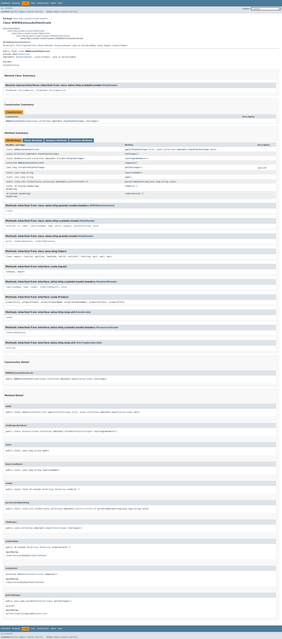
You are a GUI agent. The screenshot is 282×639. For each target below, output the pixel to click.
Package (16, 3)
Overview (5, 3)
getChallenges (132, 167)
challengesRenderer (135, 158)
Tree (33, 3)
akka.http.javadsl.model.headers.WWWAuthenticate (43, 36)
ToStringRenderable (26, 45)
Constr (29, 12)
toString (10, 348)
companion (130, 163)
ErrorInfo (78, 181)
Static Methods (33, 140)
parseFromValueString (136, 181)
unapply (67, 226)
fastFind (10, 226)
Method (39, 12)
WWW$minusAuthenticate (18, 121)
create (9, 211)
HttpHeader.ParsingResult (20, 90)
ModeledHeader (45, 45)
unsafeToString (82, 226)
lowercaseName (132, 172)
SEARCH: (246, 9)
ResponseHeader (63, 45)
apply (128, 149)
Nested (14, 12)
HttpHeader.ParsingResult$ (51, 90)
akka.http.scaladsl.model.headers (30, 18)
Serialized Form (11, 65)
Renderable (9, 45)
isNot (25, 226)
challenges (131, 154)
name (127, 177)
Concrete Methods (81, 140)
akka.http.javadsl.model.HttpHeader (26, 31)
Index (53, 3)
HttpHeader (110, 85)
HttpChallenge (75, 121)
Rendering (32, 186)
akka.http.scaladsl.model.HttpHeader (31, 33)
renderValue (131, 193)
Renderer (19, 158)
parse (58, 226)
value (96, 226)
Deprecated (43, 3)
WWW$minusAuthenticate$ (31, 163)
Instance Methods (56, 140)
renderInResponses (45, 241)
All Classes (7, 8)
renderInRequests (23, 241)
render (128, 186)
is (18, 226)
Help (60, 3)
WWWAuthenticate (21, 54)
